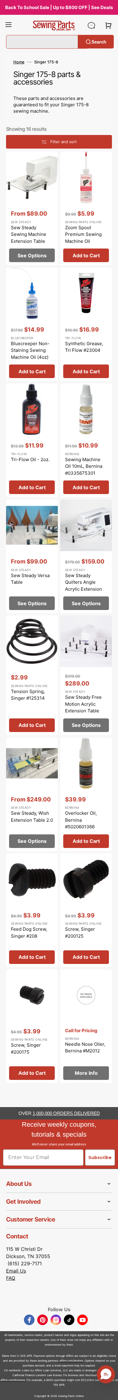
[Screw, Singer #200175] (32, 1026)
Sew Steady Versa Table (30, 579)
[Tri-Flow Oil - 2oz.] (32, 440)
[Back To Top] (109, 1391)
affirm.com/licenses (13, 1380)
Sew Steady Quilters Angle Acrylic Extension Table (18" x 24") (83, 586)
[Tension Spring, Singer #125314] (32, 675)
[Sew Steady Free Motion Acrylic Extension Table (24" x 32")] (86, 675)
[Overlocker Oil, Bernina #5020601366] (86, 794)
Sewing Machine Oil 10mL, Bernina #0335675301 (83, 466)
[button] (8, 25)
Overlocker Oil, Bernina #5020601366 (81, 820)
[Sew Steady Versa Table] (32, 556)
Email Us (16, 1271)
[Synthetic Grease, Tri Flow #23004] (86, 324)
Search (98, 41)
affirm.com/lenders (71, 1360)
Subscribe (100, 1157)
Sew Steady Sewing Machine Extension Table (28, 234)
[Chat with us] (91, 25)
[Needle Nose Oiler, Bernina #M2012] (86, 1026)
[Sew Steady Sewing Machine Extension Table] (32, 208)
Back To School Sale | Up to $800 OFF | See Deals (59, 7)
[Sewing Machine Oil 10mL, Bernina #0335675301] (86, 440)
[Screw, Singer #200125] (86, 910)
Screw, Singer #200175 (26, 1048)
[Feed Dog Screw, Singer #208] (32, 910)
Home (19, 61)
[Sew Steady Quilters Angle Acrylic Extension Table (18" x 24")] (86, 556)
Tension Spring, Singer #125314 (28, 695)
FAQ (10, 1278)
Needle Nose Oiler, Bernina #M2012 (85, 1047)
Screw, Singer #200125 (80, 932)
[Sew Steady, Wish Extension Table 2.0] (32, 794)
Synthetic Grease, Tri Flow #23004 (84, 347)
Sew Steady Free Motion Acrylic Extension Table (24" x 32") (83, 707)
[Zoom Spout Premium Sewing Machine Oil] (86, 208)
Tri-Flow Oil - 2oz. (30, 459)
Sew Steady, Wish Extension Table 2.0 (32, 816)
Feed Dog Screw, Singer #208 (29, 932)
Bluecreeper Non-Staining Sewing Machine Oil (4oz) (30, 350)
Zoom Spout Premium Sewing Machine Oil (83, 234)
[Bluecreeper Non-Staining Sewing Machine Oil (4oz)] (32, 324)
